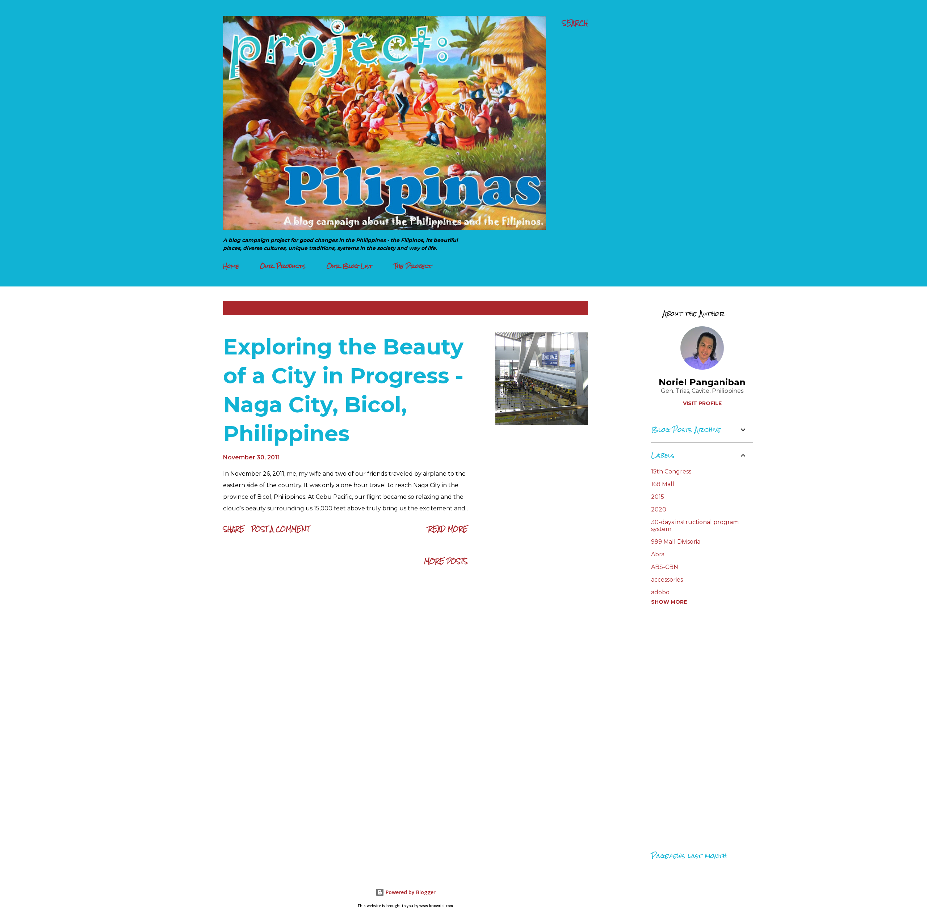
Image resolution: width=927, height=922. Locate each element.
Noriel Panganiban (702, 382)
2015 (657, 496)
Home (231, 266)
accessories (667, 579)
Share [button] (233, 529)
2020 (658, 509)
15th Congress (671, 471)
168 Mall (662, 484)
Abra (657, 554)
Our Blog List (350, 266)
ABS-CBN (664, 567)
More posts (446, 561)
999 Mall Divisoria (675, 541)
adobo (660, 592)
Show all (567, 308)
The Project (413, 266)
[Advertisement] (699, 728)
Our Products (283, 266)
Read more (448, 529)
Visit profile (702, 403)
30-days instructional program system (695, 525)
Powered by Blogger (410, 892)
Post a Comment (280, 529)
